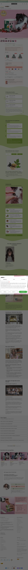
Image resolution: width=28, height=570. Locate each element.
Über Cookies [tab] (23, 279)
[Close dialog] (27, 276)
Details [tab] (14, 279)
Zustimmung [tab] (4, 279)
